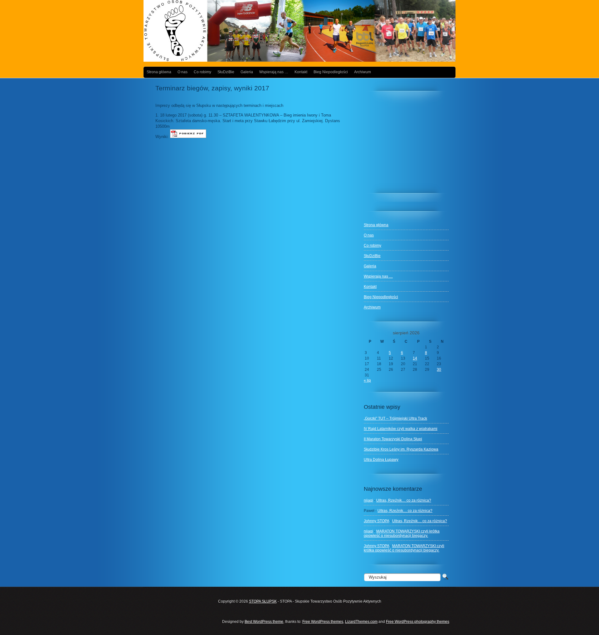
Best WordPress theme (264, 621)
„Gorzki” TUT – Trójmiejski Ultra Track (395, 418)
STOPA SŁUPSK (263, 601)
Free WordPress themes (322, 621)
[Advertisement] (410, 145)
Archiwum (362, 72)
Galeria (247, 72)
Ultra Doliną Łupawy (381, 459)
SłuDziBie (225, 72)
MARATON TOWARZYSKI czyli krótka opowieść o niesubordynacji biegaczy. (402, 533)
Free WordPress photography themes (417, 621)
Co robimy (202, 72)
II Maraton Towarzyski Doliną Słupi (393, 439)
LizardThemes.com (361, 621)
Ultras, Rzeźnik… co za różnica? (403, 500)
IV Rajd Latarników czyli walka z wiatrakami (400, 429)
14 (415, 358)
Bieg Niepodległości (331, 72)
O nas (182, 72)
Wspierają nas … (273, 72)
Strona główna (159, 72)
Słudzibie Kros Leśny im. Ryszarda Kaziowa (401, 449)
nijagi (368, 500)
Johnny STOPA (376, 521)
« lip (367, 380)
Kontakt (301, 72)
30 (439, 369)
